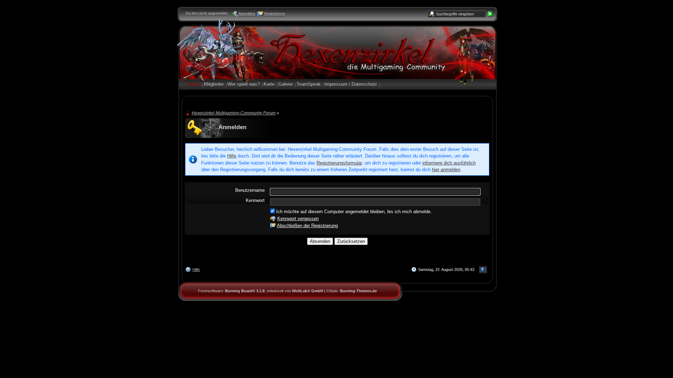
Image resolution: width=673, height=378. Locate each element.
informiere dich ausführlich (449, 163)
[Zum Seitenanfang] (483, 269)
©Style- (351, 291)
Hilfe (231, 156)
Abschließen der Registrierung (307, 225)
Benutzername (250, 190)
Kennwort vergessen (298, 218)
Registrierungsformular (339, 163)
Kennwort (255, 200)
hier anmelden (446, 169)
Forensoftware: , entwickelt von (260, 291)
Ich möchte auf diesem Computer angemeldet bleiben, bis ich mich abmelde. (353, 211)
